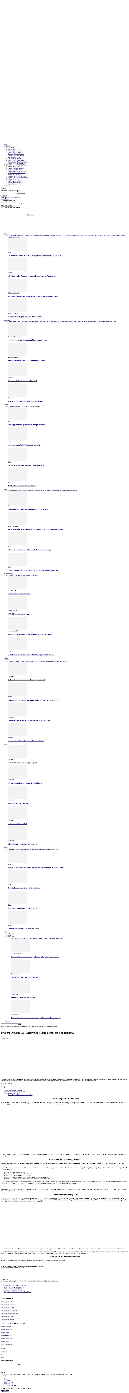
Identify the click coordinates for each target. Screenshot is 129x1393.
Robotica (66, 490)
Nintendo (34, 938)
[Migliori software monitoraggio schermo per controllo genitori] (17, 629)
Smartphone (11, 676)
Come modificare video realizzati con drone (23, 929)
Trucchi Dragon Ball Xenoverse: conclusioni (20, 1095)
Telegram (47, 661)
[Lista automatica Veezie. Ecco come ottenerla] (17, 440)
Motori (52, 490)
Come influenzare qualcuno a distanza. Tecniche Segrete (28, 509)
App (16, 661)
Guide (6, 404)
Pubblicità (7, 1383)
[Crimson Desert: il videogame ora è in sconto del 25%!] (17, 335)
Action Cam (11, 933)
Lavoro (38, 406)
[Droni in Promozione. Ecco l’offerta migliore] (17, 883)
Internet (22, 575)
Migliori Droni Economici (15, 174)
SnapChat (38, 661)
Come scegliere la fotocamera (16, 160)
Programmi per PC (30, 575)
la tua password (21, 193)
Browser (18, 575)
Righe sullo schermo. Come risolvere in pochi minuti (26, 680)
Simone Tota (4, 1038)
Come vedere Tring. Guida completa (14, 1287)
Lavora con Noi (8, 1382)
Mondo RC (47, 490)
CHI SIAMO (8, 146)
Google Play (28, 661)
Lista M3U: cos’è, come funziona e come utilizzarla (26, 465)
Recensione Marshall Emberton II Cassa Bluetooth (26, 401)
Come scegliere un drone (15, 158)
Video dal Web (73, 490)
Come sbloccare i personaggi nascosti (14, 1091)
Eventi (23, 490)
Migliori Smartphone (13, 166)
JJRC (25, 849)
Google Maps (21, 661)
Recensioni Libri (57, 321)
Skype (33, 661)
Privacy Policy (5, 199)
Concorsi (19, 490)
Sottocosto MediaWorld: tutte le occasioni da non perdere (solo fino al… (33, 296)
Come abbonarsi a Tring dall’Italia (13, 1288)
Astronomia (13, 490)
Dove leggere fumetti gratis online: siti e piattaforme (26, 425)
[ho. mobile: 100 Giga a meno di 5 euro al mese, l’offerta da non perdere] (17, 311)
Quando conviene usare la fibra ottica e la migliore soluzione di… (31, 655)
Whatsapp (53, 661)
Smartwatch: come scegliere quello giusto (22, 763)
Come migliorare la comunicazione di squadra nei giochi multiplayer (35, 1018)
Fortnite (16, 938)
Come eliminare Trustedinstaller (19, 594)
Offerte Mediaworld (34, 235)
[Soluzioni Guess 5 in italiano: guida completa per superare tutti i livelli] (20, 952)
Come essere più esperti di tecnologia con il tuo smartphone (29, 720)
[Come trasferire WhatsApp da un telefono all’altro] (17, 736)
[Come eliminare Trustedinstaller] (17, 588)
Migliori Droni (5, 1341)
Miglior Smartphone (6, 1335)
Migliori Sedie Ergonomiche (15, 182)
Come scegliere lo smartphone (16, 154)
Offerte (6, 234)
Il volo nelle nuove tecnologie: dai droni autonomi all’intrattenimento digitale (35, 529)
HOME (6, 144)
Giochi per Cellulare (61, 661)
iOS (68, 661)
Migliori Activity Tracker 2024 (19, 803)
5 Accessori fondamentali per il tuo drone (22, 908)
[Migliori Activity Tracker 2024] (17, 798)
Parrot (34, 849)
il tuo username (21, 192)
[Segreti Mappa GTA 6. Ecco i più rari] (20, 972)
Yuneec (56, 849)
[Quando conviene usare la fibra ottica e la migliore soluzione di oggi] (17, 649)
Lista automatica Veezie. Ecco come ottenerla (24, 445)
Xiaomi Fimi (50, 849)
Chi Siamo (7, 1380)
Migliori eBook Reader (14, 179)
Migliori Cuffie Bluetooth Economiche (18, 177)
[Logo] (13, 231)
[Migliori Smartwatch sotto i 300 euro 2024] (17, 839)
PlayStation (45, 938)
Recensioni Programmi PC (69, 321)
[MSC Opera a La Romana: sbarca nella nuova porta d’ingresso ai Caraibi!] (17, 271)
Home (2, 1026)
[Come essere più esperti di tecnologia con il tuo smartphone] (17, 715)
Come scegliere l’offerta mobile (16, 163)
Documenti (23, 406)
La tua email (20, 203)
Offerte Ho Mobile (63, 235)
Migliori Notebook (6, 1326)
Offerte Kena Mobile (81, 235)
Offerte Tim (101, 235)
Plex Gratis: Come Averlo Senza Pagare (22, 486)
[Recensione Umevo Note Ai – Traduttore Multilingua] (17, 355)
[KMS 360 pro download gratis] (17, 609)
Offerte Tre (108, 235)
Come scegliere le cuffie (14, 157)
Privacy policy (5, 1390)
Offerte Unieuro (15, 237)
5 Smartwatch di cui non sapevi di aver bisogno (25, 783)
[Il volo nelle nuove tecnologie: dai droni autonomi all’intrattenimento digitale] (17, 524)
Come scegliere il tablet (14, 152)
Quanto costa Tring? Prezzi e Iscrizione (15, 1285)
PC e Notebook (8, 573)
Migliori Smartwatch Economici (16, 173)
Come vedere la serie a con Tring (13, 1290)
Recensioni (7, 320)
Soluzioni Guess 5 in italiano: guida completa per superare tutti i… (35, 957)
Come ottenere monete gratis (12, 1093)
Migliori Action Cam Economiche (17, 176)
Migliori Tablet (5, 1332)
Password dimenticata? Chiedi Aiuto (11, 197)
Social (9, 1021)
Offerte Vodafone (116, 235)
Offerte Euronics (24, 235)
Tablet (36, 575)
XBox (61, 938)
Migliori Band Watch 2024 (17, 824)
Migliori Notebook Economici (16, 168)
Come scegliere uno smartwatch (16, 155)
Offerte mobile (44, 235)
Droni (5, 847)
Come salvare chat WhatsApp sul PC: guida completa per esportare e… (33, 700)
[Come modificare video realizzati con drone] (17, 923)
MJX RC (29, 849)
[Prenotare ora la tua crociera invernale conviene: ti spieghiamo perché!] (17, 565)
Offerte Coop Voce (53, 235)
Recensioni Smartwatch (96, 321)
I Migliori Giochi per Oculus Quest (23, 997)
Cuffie (9, 935)
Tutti (9, 235)
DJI (11, 849)
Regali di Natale (12, 184)
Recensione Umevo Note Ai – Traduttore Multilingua (27, 360)
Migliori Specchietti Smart (15, 181)
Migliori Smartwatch (6, 1338)
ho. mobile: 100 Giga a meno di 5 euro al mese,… (25, 317)
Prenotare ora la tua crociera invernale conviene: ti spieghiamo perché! (33, 570)
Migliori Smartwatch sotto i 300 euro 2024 (23, 844)
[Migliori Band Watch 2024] (17, 819)
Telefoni (6, 659)
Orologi (6, 744)
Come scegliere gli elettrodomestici (17, 162)
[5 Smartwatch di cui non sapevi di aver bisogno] (17, 778)
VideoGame (11, 936)
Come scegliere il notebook (15, 150)
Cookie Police (5, 1391)
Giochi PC (21, 938)
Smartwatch (11, 759)
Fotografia (29, 406)
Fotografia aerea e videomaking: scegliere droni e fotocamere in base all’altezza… (37, 867)
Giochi (34, 406)
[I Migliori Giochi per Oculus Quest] (20, 992)
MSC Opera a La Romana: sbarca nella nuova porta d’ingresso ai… (32, 276)
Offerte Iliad (72, 235)
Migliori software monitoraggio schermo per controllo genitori (30, 634)
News (5, 489)
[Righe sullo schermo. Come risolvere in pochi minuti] (17, 675)
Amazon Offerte (14, 235)
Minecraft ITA (28, 938)
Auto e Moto (13, 406)
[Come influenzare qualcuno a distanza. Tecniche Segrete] (17, 504)
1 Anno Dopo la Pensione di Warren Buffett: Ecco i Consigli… (30, 550)
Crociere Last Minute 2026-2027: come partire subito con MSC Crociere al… (35, 256)
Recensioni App (27, 321)
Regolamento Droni (41, 849)
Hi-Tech (27, 490)
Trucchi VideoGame (54, 938)
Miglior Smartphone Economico (17, 171)
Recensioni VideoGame (109, 321)
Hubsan (22, 849)
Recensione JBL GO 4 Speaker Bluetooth (22, 381)
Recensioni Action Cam (16, 321)
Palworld (39, 938)
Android (12, 661)
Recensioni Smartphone (83, 321)
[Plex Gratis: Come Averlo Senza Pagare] (17, 480)
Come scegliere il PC (13, 149)
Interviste (32, 490)
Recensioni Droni (37, 321)
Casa (18, 406)
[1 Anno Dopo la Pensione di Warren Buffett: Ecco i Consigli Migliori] (17, 545)
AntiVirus (13, 575)
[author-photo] (5, 1278)
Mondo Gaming (39, 490)
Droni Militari (16, 849)
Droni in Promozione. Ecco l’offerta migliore (24, 888)
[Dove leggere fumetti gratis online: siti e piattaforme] (17, 419)
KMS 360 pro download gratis (19, 614)
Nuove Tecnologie (59, 490)
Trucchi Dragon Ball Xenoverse (13, 1090)
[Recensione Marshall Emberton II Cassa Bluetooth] (17, 396)
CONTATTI (7, 185)
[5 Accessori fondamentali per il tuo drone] (17, 903)
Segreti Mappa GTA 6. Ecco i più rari (24, 977)
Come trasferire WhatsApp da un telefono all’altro (26, 741)
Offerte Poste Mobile (92, 235)
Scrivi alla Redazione (10, 1385)
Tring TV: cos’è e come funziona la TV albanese (17, 1292)
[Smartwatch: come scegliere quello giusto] (17, 758)
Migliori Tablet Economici (15, 169)
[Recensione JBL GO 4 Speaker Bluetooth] (17, 376)
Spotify (43, 661)
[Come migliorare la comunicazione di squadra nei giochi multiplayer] (20, 1013)
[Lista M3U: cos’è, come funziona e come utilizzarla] (17, 460)
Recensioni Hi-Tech (47, 321)
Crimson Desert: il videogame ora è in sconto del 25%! (27, 340)
